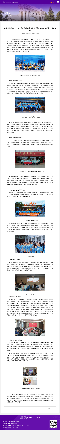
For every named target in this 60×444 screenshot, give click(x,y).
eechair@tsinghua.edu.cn (14, 421)
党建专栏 (7, 15)
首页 (4, 15)
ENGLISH (52, 2)
